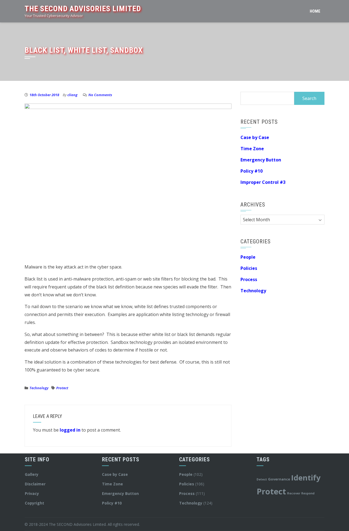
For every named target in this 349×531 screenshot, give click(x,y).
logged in (70, 430)
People (247, 257)
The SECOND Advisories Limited (83, 8)
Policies (248, 268)
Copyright (34, 503)
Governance (279, 479)
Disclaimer (35, 483)
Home (315, 11)
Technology (39, 387)
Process (248, 279)
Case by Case (254, 137)
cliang (72, 94)
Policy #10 (251, 171)
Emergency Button (260, 160)
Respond (307, 493)
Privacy (32, 493)
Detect (262, 479)
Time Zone (252, 149)
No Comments (100, 94)
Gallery (31, 474)
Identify (306, 478)
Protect (62, 387)
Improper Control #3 (262, 182)
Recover (293, 493)
